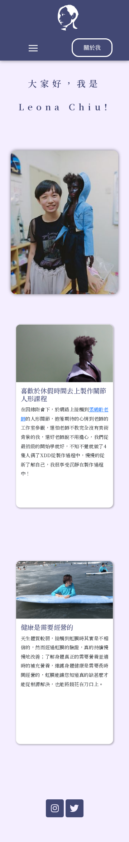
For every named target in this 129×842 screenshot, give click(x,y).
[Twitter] (74, 808)
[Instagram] (55, 808)
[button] (33, 47)
